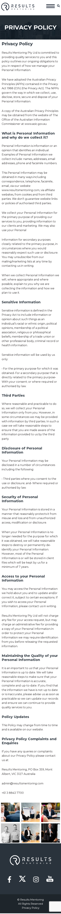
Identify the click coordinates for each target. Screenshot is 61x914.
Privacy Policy (30, 907)
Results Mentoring (18, 7)
